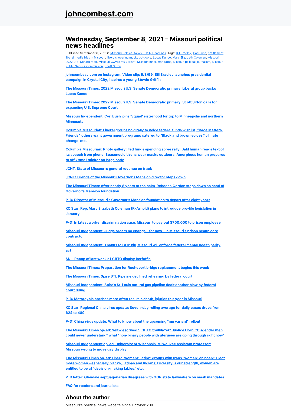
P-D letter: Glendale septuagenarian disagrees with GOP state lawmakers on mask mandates (145, 377)
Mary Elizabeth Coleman (189, 57)
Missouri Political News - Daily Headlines (138, 53)
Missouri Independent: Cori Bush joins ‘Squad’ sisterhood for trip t (121, 116)
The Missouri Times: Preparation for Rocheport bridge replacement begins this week (137, 267)
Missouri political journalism (191, 61)
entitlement (215, 53)
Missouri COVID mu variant (117, 61)
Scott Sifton (113, 66)
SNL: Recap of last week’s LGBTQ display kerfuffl (107, 259)
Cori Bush (199, 53)
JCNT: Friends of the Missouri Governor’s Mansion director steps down (126, 177)
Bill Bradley (183, 53)
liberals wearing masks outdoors (129, 57)
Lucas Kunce (162, 57)
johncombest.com (99, 13)
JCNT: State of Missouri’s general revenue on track (109, 168)
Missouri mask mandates (154, 61)
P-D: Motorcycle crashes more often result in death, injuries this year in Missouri (134, 299)
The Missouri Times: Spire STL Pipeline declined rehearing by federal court (129, 276)
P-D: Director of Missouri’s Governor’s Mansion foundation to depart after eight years (138, 200)
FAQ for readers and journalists (92, 386)
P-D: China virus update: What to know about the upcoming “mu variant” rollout (133, 321)
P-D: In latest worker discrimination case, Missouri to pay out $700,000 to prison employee (143, 222)
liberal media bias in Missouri (85, 57)
